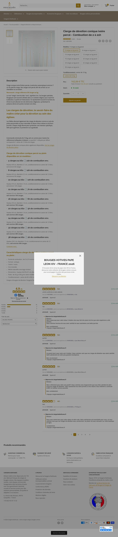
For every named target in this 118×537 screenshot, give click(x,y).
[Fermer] (80, 256)
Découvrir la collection (59, 276)
